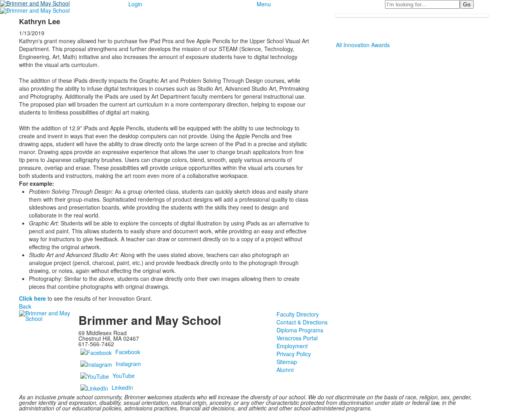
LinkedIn (122, 387)
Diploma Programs (299, 330)
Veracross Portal (297, 338)
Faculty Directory (297, 314)
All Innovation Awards (363, 45)
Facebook (127, 351)
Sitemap (286, 362)
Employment (292, 346)
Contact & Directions (302, 322)
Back (25, 306)
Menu (264, 4)
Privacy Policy (293, 354)
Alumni (285, 370)
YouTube (123, 375)
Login (135, 4)
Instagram (128, 363)
